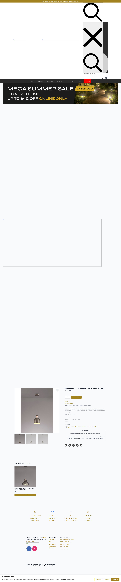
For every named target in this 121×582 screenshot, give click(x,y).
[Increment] (69, 397)
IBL (70, 426)
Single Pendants (90, 426)
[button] (57, 390)
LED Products (50, 81)
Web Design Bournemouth (44, 566)
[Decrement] (65, 397)
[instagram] (34, 548)
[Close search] (93, 37)
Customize (98, 579)
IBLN (68, 427)
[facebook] (29, 548)
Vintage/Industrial (96, 426)
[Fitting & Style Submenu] (44, 81)
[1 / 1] (60, 151)
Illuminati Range (59, 81)
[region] (60, 578)
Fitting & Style (40, 81)
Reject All (107, 579)
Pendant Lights (74, 426)
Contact (80, 81)
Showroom (73, 81)
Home (32, 81)
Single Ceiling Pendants (81, 426)
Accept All (115, 579)
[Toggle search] (93, 12)
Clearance (87, 81)
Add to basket (76, 397)
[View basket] (106, 77)
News (67, 81)
